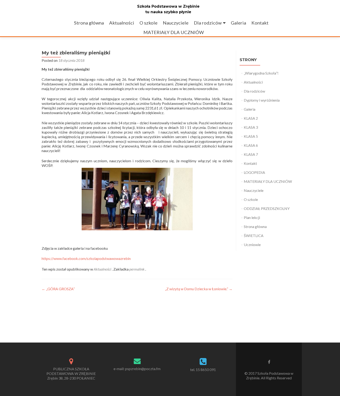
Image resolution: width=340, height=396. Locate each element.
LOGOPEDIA (254, 172)
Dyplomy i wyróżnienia (262, 100)
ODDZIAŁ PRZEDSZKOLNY (267, 208)
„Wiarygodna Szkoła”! (261, 73)
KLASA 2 (251, 118)
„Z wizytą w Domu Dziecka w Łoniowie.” (198, 289)
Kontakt (260, 22)
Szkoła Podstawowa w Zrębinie (168, 6)
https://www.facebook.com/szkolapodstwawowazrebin (86, 258)
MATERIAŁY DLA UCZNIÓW (173, 32)
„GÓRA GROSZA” (58, 289)
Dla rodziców (208, 22)
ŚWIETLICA (253, 235)
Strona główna (89, 22)
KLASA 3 (251, 127)
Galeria (238, 22)
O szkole (148, 22)
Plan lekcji (252, 217)
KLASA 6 (251, 145)
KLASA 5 (251, 136)
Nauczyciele (176, 22)
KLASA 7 (251, 154)
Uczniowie (252, 244)
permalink (137, 269)
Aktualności (121, 22)
